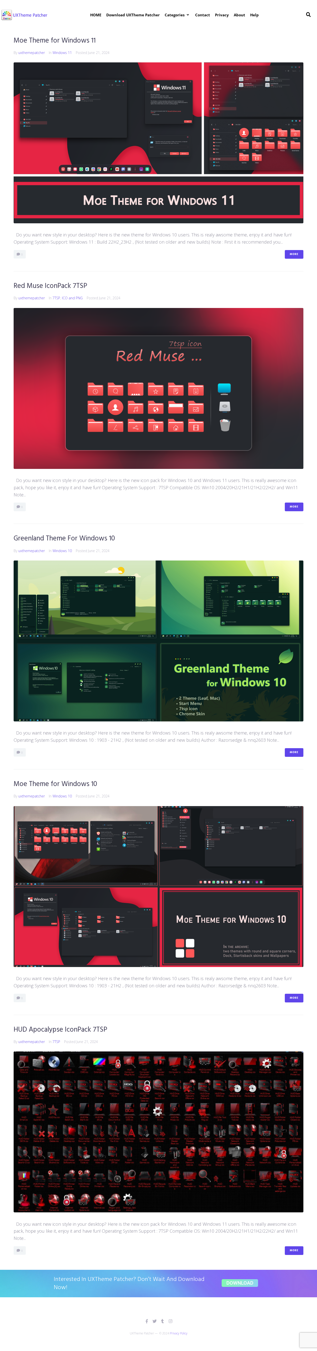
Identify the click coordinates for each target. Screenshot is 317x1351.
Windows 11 (62, 52)
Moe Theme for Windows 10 (55, 784)
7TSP (56, 298)
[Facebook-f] (147, 1321)
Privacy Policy (178, 1333)
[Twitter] (155, 1321)
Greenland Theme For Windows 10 (64, 538)
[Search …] (308, 15)
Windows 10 (62, 550)
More (294, 254)
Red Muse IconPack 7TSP (50, 286)
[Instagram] (170, 1321)
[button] (177, 15)
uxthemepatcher (31, 52)
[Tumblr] (162, 1321)
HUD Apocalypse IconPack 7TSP (60, 1029)
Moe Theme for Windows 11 (55, 40)
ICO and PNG (72, 298)
